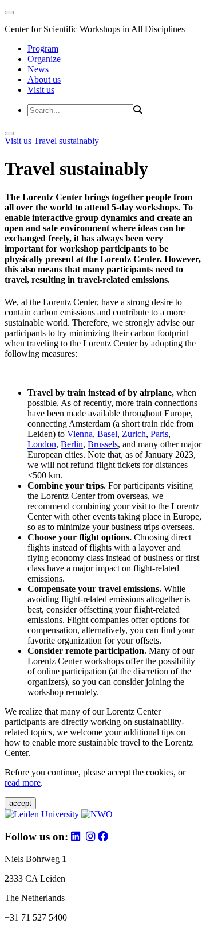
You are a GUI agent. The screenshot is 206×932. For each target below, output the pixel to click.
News (38, 69)
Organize (44, 59)
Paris (159, 434)
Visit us (40, 90)
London (41, 444)
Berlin (72, 444)
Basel (107, 434)
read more (23, 782)
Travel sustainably (66, 141)
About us (44, 79)
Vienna (80, 434)
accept (20, 803)
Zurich (134, 434)
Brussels (103, 444)
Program (42, 48)
